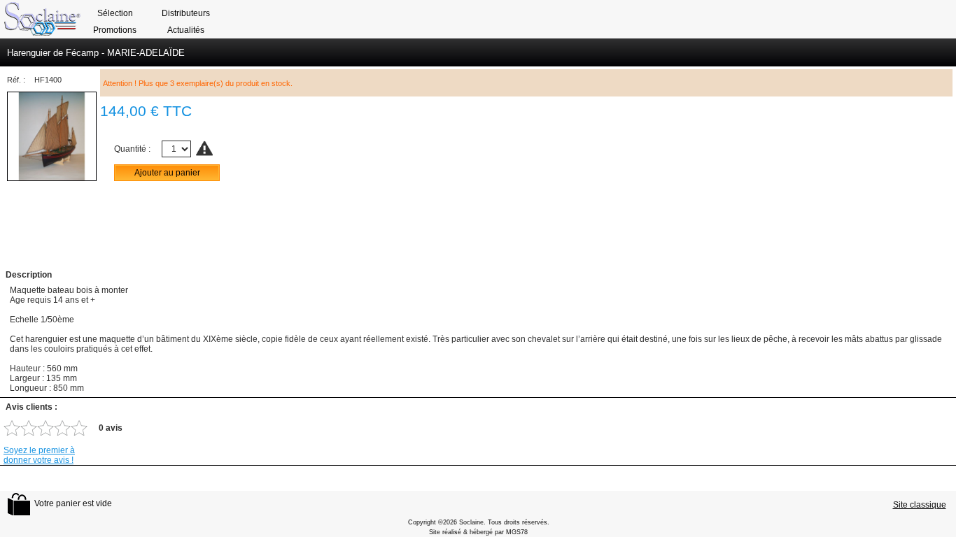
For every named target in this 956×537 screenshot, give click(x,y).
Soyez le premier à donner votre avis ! (39, 455)
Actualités (185, 30)
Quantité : (132, 149)
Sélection (115, 13)
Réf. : (16, 80)
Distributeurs (186, 13)
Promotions (114, 30)
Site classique (919, 505)
